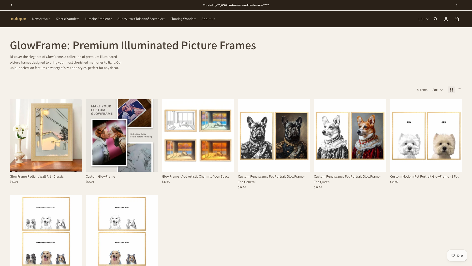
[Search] (435, 19)
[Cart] (456, 19)
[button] (437, 89)
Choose (78, 164)
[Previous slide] (17, 135)
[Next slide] (74, 135)
